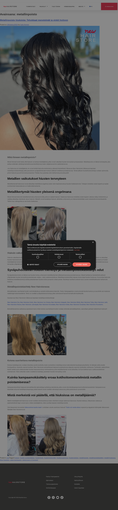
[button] (33, 264)
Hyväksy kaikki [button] (81, 264)
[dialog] (59, 255)
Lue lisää (77, 250)
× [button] (93, 242)
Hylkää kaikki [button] (62, 264)
